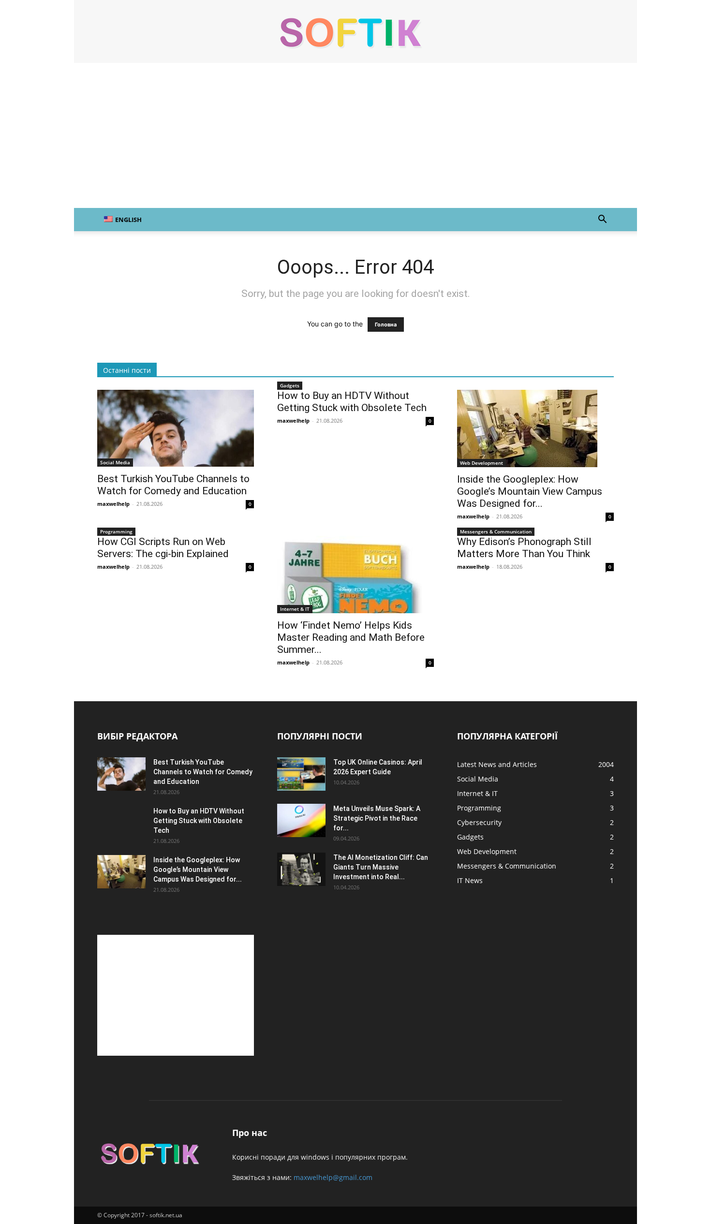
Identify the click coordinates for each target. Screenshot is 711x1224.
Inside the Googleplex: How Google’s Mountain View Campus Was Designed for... (529, 491)
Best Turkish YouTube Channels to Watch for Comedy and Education (173, 485)
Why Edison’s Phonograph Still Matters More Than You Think (524, 548)
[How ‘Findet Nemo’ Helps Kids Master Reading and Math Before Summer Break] (355, 574)
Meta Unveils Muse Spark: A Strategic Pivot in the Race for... (376, 818)
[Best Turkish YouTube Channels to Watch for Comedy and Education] (175, 428)
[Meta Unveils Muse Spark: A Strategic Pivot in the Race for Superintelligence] (301, 820)
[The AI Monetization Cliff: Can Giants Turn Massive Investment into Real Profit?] (301, 869)
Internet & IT (295, 608)
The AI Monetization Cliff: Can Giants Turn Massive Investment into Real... (380, 867)
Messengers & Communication (496, 531)
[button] (602, 220)
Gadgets (289, 385)
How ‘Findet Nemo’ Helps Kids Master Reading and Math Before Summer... (351, 637)
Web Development (481, 462)
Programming (116, 531)
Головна (386, 324)
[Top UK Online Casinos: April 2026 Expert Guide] (301, 774)
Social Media (115, 462)
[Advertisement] (355, 135)
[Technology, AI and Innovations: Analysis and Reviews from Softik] (355, 32)
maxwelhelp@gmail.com (333, 1177)
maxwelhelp (113, 503)
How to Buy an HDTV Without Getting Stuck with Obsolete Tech (352, 401)
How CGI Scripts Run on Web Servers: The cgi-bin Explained (163, 548)
